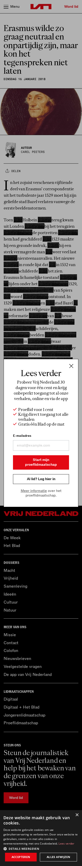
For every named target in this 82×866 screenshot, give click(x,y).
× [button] (77, 815)
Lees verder (66, 843)
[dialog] (41, 838)
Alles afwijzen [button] (58, 857)
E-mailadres (22, 436)
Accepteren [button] (21, 857)
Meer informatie (34, 491)
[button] (41, 848)
